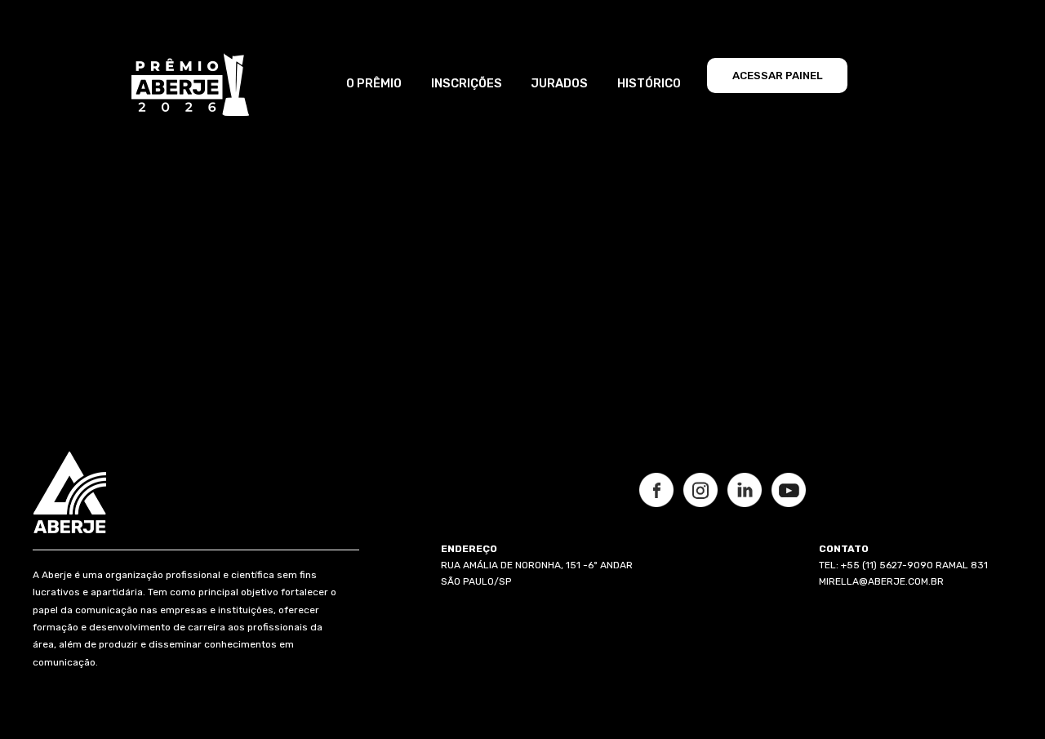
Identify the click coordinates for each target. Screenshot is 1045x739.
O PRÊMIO (374, 83)
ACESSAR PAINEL (777, 75)
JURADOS (559, 83)
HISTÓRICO (649, 83)
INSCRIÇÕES (466, 83)
